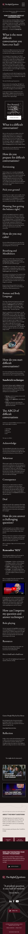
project (17, 141)
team (6, 61)
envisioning (5, 177)
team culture (20, 491)
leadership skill (18, 29)
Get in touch (14, 866)
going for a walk (20, 325)
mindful (5, 266)
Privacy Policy (19, 927)
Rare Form (17, 932)
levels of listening (17, 277)
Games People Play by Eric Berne (9, 728)
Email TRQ (14, 910)
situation (16, 492)
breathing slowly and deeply (8, 262)
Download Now (14, 117)
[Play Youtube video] (14, 588)
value (22, 599)
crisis (20, 144)
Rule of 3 (19, 385)
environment (15, 198)
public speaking (6, 314)
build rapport (10, 304)
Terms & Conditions (10, 927)
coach (10, 184)
